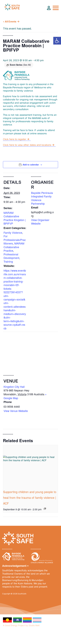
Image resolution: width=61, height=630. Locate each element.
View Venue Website (16, 411)
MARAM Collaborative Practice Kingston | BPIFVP (15, 218)
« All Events (9, 21)
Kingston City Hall (14, 386)
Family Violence (13, 232)
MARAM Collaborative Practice (14, 246)
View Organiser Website (40, 221)
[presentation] (30, 465)
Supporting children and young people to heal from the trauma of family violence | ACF (29, 497)
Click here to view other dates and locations (27, 145)
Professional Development (11, 256)
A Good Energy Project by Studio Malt (21, 625)
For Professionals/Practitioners (15, 239)
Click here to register (14, 139)
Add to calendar (31, 164)
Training (8, 261)
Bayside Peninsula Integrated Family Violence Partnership (42, 198)
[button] (57, 41)
